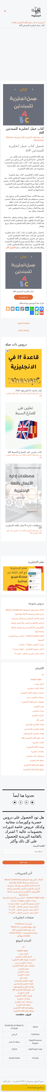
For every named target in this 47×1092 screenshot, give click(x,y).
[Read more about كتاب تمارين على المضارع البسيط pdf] (23, 425)
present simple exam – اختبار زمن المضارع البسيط (23, 898)
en (43, 675)
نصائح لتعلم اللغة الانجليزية (33, 769)
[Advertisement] (23, 53)
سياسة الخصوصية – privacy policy (23, 933)
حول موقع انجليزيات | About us (23, 927)
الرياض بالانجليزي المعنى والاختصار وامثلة (27, 623)
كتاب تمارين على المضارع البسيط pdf (24, 452)
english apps (36, 679)
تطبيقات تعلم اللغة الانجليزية (33, 702)
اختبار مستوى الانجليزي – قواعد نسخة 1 (28, 649)
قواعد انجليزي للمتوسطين (33, 733)
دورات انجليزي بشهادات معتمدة (31, 644)
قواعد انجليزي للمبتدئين (34, 724)
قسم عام (40, 720)
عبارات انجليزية (38, 715)
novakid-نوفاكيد (23, 936)
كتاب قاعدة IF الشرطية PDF (29, 390)
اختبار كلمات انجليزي (35, 688)
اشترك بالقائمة (23, 862)
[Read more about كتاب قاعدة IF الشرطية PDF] (23, 368)
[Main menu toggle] (5, 11)
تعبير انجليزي (39, 706)
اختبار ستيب (39, 684)
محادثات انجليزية (37, 751)
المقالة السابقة (23, 323)
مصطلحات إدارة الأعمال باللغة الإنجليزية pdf (24, 526)
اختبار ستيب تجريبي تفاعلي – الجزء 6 (29, 653)
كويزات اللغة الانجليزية (35, 747)
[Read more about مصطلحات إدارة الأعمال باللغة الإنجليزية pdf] (23, 493)
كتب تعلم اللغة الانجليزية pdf (33, 738)
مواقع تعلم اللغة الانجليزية (34, 765)
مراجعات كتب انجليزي (35, 756)
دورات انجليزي (38, 711)
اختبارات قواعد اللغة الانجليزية (32, 693)
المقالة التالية (23, 330)
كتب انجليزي (17, 531)
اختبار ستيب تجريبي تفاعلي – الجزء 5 (23, 909)
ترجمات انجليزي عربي (35, 697)
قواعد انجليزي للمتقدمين (34, 729)
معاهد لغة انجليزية (37, 760)
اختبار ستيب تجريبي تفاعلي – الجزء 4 (23, 913)
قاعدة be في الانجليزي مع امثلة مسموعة (27, 618)
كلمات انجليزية (38, 742)
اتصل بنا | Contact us (23, 924)
